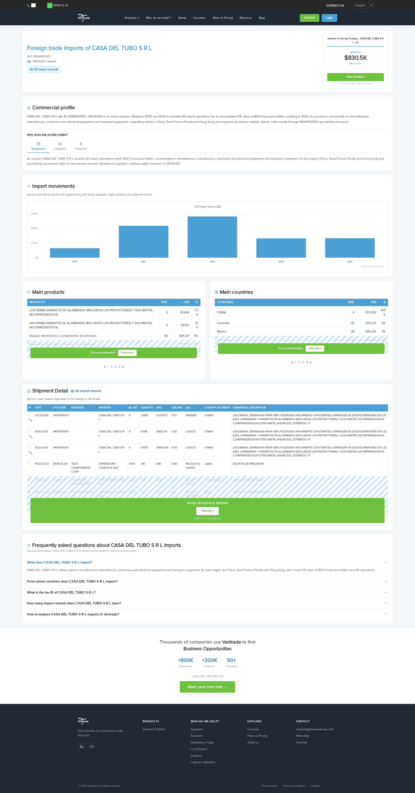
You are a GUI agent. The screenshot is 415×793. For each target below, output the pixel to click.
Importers (197, 729)
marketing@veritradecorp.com (315, 729)
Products (132, 17)
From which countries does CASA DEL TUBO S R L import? (72, 581)
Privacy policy (269, 785)
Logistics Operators (203, 762)
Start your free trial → (207, 687)
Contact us (335, 5)
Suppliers (38, 148)
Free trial (309, 17)
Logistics (60, 148)
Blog (262, 17)
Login (329, 17)
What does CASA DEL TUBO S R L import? (59, 562)
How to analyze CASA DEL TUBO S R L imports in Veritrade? (73, 614)
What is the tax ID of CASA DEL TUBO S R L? (61, 592)
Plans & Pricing (223, 17)
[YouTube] (92, 746)
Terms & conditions (294, 785)
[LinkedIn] (82, 746)
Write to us (60, 5)
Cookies (315, 785)
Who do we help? (158, 17)
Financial (81, 148)
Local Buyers (199, 749)
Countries (199, 17)
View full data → (355, 76)
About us (246, 17)
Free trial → (127, 353)
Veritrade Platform (154, 729)
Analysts (196, 755)
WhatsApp (302, 735)
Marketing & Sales (202, 742)
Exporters (197, 735)
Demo (182, 17)
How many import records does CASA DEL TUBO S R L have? (74, 603)
